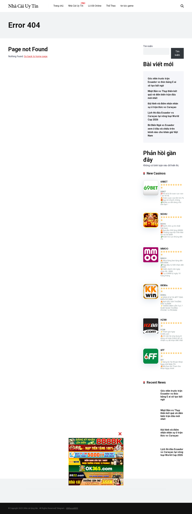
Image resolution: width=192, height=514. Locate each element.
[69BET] (150, 194)
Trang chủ (58, 5)
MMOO (164, 248)
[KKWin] (150, 298)
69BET (164, 181)
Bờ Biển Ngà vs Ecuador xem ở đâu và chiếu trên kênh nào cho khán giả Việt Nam (163, 130)
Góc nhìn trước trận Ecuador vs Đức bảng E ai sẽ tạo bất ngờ (162, 82)
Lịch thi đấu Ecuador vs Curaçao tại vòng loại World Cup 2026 (163, 116)
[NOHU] (150, 226)
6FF (162, 350)
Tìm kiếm (148, 46)
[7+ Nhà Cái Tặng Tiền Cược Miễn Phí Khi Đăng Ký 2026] (23, 5)
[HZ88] (150, 332)
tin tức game (127, 5)
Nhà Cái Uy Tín (75, 5)
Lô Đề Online (94, 5)
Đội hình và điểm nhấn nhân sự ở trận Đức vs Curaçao (163, 105)
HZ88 (163, 319)
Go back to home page (35, 56)
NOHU (163, 214)
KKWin (164, 285)
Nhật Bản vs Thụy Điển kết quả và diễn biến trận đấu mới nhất (162, 94)
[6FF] (150, 362)
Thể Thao (111, 5)
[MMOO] (150, 261)
